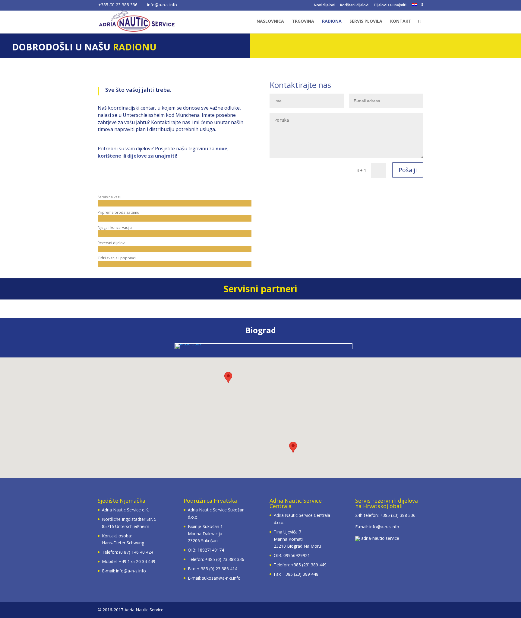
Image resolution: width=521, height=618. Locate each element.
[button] (293, 447)
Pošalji (408, 170)
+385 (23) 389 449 (309, 565)
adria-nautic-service (379, 538)
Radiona (332, 21)
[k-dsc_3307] (188, 344)
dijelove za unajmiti (151, 155)
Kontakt (400, 21)
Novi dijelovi (324, 5)
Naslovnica (270, 21)
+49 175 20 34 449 (137, 561)
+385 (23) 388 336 (397, 515)
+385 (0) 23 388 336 (224, 559)
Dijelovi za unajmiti (390, 5)
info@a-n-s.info (131, 571)
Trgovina (303, 21)
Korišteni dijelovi (354, 5)
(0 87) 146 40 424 (136, 552)
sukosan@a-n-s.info (221, 578)
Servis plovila (365, 21)
